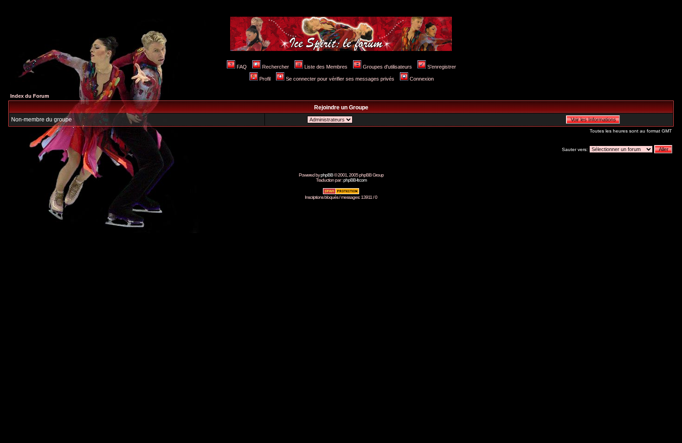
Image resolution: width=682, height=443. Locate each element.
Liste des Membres (325, 67)
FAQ (242, 67)
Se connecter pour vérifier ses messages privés (340, 79)
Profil (264, 79)
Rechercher (275, 67)
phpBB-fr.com (355, 180)
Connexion (422, 79)
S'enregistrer (441, 67)
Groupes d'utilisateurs (387, 67)
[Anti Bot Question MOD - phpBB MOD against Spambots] (341, 193)
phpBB (327, 174)
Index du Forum (29, 96)
